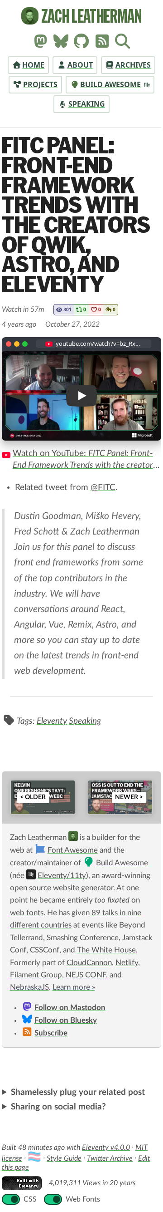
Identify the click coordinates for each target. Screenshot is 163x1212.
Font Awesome (73, 850)
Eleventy (52, 721)
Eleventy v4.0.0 (106, 1154)
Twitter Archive (110, 1165)
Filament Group (36, 975)
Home (33, 65)
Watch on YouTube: (85, 460)
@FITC (103, 487)
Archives (133, 65)
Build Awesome (110, 84)
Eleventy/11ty (62, 875)
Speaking (86, 104)
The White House (106, 950)
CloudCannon (89, 963)
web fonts (26, 913)
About (80, 65)
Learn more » (74, 987)
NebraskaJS (29, 987)
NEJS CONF (86, 975)
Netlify (126, 963)
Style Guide (64, 1165)
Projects (40, 84)
